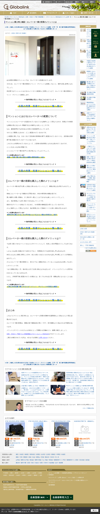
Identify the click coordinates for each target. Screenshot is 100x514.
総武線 (87, 460)
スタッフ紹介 (71, 477)
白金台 (37, 462)
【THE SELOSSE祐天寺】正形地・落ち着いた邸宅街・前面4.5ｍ (69, 421)
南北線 (32, 460)
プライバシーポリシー (80, 473)
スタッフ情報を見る (88, 408)
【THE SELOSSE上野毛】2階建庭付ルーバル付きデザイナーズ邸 (23, 421)
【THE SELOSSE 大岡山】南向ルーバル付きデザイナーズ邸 (45, 421)
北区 (41, 475)
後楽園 (61, 462)
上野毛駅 (12, 445)
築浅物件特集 (20, 489)
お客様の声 (95, 52)
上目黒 (64, 443)
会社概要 (56, 473)
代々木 (57, 457)
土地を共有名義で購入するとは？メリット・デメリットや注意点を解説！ (33, 286)
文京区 (48, 454)
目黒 (41, 462)
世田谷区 (15, 443)
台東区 (28, 473)
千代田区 (5, 473)
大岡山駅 (35, 445)
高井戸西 (88, 443)
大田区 (38, 443)
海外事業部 (52, 485)
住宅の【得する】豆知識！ (19, 33)
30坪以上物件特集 (26, 487)
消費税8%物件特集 (31, 489)
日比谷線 (81, 460)
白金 (33, 457)
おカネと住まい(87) (85, 242)
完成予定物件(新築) (21, 485)
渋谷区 (21, 454)
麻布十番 (23, 462)
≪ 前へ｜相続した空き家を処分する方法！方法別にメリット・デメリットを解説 (28, 27)
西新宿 (25, 457)
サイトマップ (52, 477)
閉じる (95, 510)
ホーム (50, 473)
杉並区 (84, 443)
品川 (56, 462)
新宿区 (27, 454)
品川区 (43, 454)
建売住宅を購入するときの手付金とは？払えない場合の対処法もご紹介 (32, 214)
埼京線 (51, 460)
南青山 (38, 457)
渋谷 (32, 462)
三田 (21, 457)
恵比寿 (47, 457)
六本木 (52, 457)
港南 (17, 457)
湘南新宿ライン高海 (72, 460)
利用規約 (51, 475)
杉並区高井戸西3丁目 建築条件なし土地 (86, 421)
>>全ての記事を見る (90, 248)
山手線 (18, 460)
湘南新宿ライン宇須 (59, 460)
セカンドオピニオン (67, 480)
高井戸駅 (81, 445)
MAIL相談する (95, 32)
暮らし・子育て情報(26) (87, 245)
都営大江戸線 (25, 460)
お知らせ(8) (83, 228)
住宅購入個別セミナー (81, 480)
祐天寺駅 (58, 445)
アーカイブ (52, 482)
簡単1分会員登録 (95, 42)
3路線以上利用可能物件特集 (11, 487)
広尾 (28, 462)
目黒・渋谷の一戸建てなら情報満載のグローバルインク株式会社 (28, 334)
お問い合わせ (43, 337)
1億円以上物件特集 (8, 489)
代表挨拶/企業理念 (67, 473)
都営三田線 (38, 460)
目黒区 (61, 443)
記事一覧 (55, 27)
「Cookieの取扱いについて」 (20, 511)
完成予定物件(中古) (8, 485)
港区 (17, 454)
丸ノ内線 (45, 460)
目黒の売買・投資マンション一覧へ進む (40, 106)
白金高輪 (51, 462)
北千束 (41, 443)
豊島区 (53, 454)
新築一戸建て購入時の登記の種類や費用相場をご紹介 (26, 157)
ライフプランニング (54, 480)
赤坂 (30, 457)
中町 (19, 443)
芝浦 (42, 457)
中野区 (58, 454)
